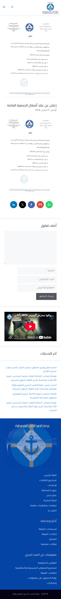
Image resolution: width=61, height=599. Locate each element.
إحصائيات (52, 583)
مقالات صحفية (49, 544)
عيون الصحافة (49, 490)
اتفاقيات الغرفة (49, 573)
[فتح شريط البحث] (12, 7)
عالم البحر (52, 495)
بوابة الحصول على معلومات (42, 578)
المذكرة (53, 539)
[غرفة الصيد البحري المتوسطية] (50, 7)
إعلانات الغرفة (49, 534)
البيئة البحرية (50, 501)
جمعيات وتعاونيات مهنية (43, 506)
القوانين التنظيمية (47, 563)
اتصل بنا (52, 511)
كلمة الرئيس (50, 475)
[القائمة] (4, 7)
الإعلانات (52, 485)
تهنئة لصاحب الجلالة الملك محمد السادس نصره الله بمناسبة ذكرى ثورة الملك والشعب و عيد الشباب (31, 407)
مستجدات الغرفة (48, 529)
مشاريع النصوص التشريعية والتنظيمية (36, 568)
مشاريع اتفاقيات (48, 480)
